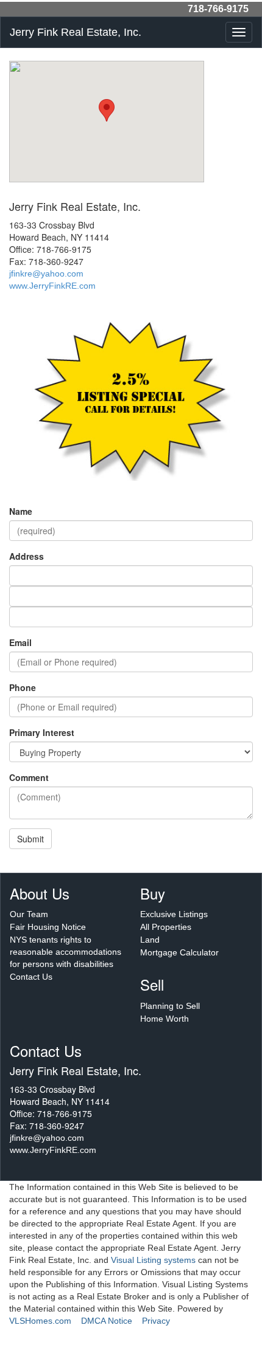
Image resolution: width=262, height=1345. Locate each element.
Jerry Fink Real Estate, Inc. (75, 32)
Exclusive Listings (174, 914)
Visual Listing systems (153, 1260)
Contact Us (31, 977)
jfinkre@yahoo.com (46, 273)
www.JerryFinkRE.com (52, 286)
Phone (22, 687)
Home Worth (164, 1018)
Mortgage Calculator (179, 952)
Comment (29, 777)
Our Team (29, 914)
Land (150, 939)
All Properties (165, 927)
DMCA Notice (106, 1321)
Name (20, 511)
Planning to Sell (170, 1006)
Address (26, 556)
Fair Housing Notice (48, 927)
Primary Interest (41, 732)
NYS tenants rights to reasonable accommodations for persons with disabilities (65, 952)
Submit (30, 839)
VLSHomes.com (40, 1321)
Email (20, 642)
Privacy (156, 1321)
